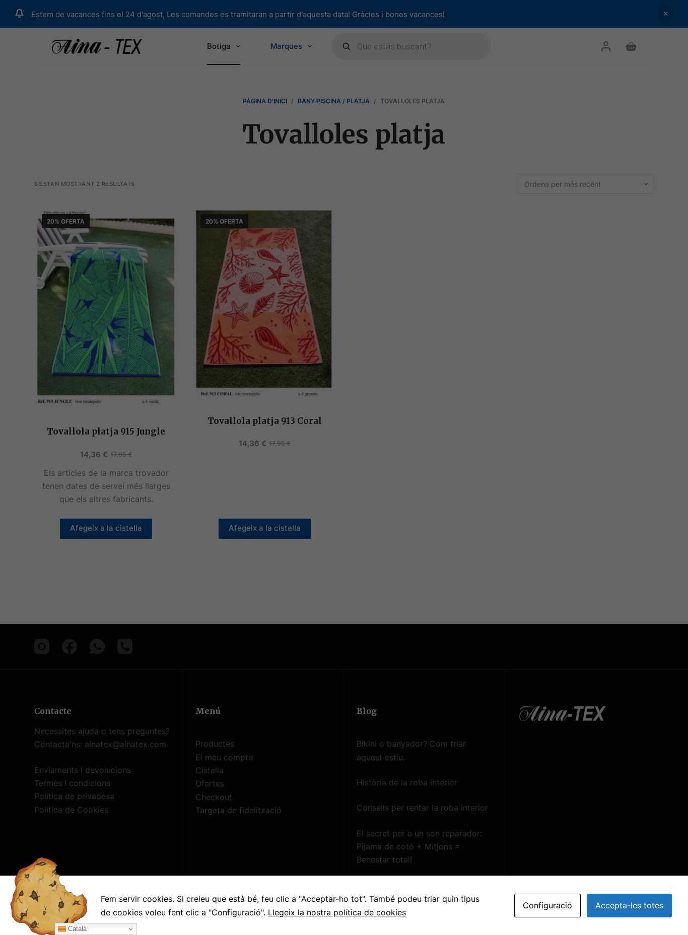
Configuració (547, 905)
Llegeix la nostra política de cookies (337, 912)
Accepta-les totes (629, 905)
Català (76, 928)
